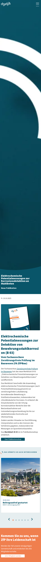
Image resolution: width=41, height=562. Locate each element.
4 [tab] (22, 520)
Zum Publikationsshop (13, 439)
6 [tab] (28, 520)
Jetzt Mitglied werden (13, 556)
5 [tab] (25, 520)
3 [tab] (19, 520)
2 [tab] (16, 520)
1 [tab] (13, 520)
